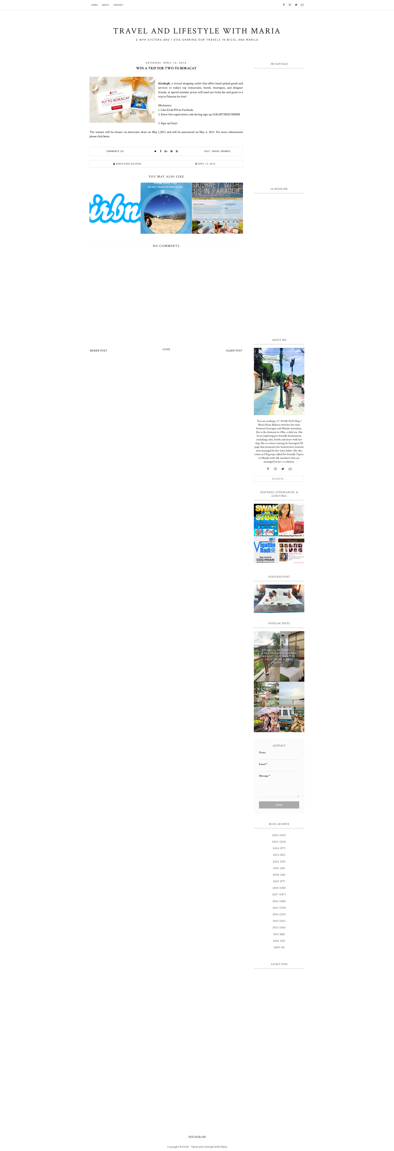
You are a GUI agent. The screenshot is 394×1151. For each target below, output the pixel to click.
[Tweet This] (155, 151)
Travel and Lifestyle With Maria (209, 1146)
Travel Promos (221, 151)
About (105, 5)
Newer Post (98, 350)
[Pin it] (172, 151)
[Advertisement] (279, 264)
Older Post (234, 350)
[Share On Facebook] (161, 151)
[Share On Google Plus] (166, 151)
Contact (118, 5)
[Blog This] (177, 151)
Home (94, 5)
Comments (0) (115, 151)
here (106, 136)
